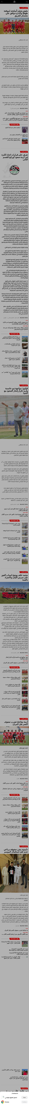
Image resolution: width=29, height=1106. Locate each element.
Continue (24, 1102)
